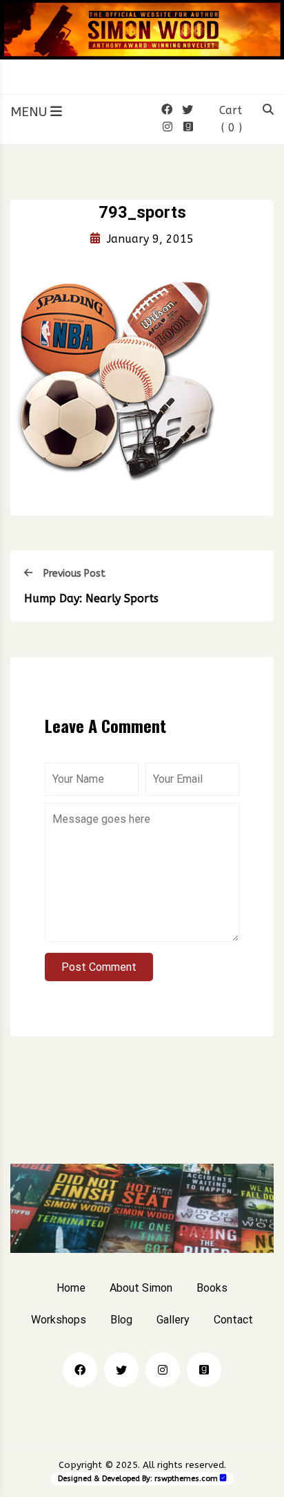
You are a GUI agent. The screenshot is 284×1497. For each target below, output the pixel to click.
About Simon (141, 1287)
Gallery (173, 1319)
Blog (121, 1319)
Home (71, 1287)
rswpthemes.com (186, 1478)
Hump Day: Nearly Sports (91, 598)
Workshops (58, 1319)
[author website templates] (223, 1478)
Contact (233, 1319)
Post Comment (98, 967)
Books (211, 1287)
